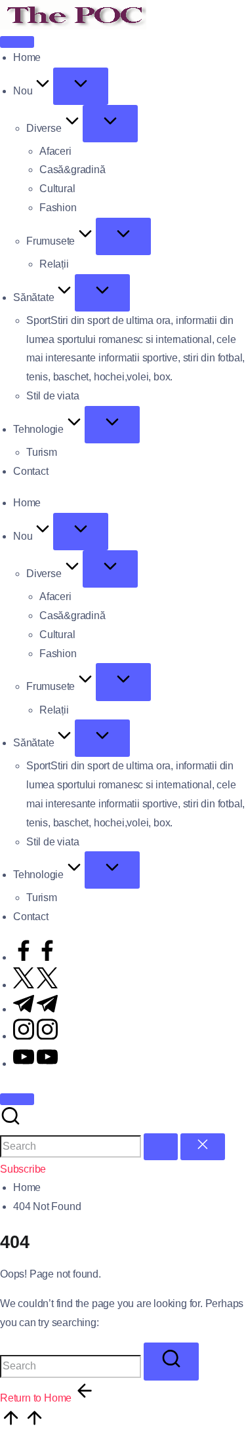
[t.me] (35, 1009)
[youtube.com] (35, 1063)
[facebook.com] (35, 957)
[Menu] (17, 42)
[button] (161, 1146)
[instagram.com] (35, 1035)
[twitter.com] (35, 984)
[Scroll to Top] (22, 1424)
